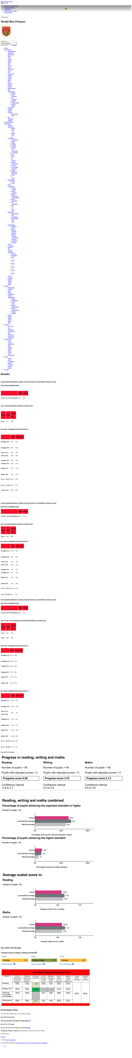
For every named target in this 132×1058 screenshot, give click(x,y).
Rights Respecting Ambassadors (15, 196)
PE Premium (14, 98)
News (6, 356)
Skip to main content (6, 1)
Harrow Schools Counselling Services (14, 237)
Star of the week (13, 208)
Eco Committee (14, 203)
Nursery (13, 254)
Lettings (10, 112)
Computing (14, 152)
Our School (7, 49)
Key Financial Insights (10, 118)
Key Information (11, 90)
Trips (12, 183)
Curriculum (11, 138)
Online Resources (11, 126)
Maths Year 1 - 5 (13, 130)
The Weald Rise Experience (8, 122)
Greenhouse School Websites (39, 1043)
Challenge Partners (14, 241)
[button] (9, 16)
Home (6, 48)
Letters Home (8, 12)
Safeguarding (15, 102)
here (29, 1020)
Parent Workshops (14, 299)
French (13, 165)
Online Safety (13, 105)
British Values (10, 76)
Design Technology (14, 163)
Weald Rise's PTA (9, 80)
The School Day (10, 65)
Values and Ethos (11, 55)
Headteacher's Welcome (12, 52)
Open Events (8, 339)
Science (13, 146)
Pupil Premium (14, 95)
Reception (14, 255)
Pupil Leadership (11, 185)
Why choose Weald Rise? (10, 60)
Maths (13, 143)
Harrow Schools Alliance (13, 231)
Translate (14, 45)
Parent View (13, 302)
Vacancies (11, 107)
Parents (6, 286)
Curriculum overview (14, 167)
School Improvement (11, 87)
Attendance (11, 294)
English (13, 144)
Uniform (10, 289)
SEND (13, 101)
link (29, 1013)
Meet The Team (10, 69)
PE (12, 154)
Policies (13, 93)
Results (10, 83)
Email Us (3, 1037)
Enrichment (11, 180)
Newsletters (11, 361)
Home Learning (10, 277)
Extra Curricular (11, 245)
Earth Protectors (14, 200)
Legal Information (10, 1040)
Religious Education (14, 172)
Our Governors (11, 73)
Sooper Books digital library (10, 282)
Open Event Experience (11, 342)
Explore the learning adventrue (10, 250)
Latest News (9, 359)
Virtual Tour (10, 352)
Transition (11, 212)
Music (13, 156)
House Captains (13, 192)
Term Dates (9, 291)
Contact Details (10, 110)
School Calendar (10, 363)
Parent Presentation (14, 306)
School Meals (10, 317)
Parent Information (11, 296)
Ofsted (10, 85)
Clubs (13, 181)
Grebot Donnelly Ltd (22, 1043)
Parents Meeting (13, 312)
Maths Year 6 (13, 135)
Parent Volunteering (15, 309)
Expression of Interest (11, 336)
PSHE (13, 170)
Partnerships (11, 225)
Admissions (11, 287)
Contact (6, 369)
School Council (13, 188)
